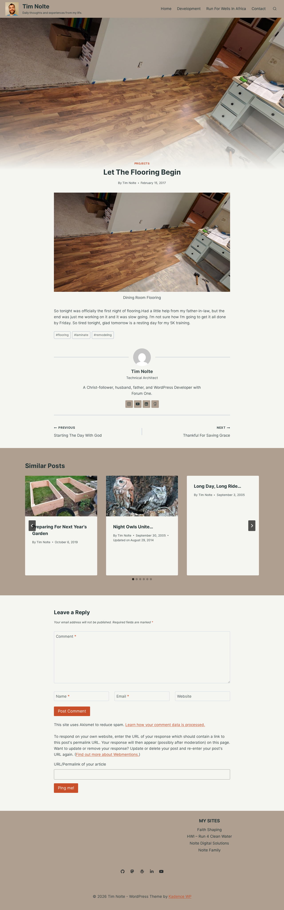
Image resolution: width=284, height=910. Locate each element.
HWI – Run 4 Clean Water (209, 836)
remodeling (103, 335)
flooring (62, 335)
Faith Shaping (209, 829)
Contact (259, 8)
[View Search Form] (275, 9)
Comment (66, 636)
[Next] (251, 525)
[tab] (133, 579)
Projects (142, 163)
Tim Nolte (129, 183)
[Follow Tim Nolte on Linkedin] (146, 404)
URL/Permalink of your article (80, 764)
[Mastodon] (132, 871)
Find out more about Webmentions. (107, 754)
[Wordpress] (142, 871)
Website (184, 696)
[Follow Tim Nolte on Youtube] (138, 404)
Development (189, 8)
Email (122, 696)
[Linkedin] (152, 871)
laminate (81, 335)
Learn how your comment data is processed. (165, 724)
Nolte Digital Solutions (209, 843)
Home (166, 8)
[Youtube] (161, 871)
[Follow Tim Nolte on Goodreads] (155, 404)
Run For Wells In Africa (226, 8)
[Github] (123, 871)
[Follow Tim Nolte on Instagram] (129, 404)
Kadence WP (180, 896)
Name (63, 696)
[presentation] (61, 496)
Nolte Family (209, 850)
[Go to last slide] (32, 525)
